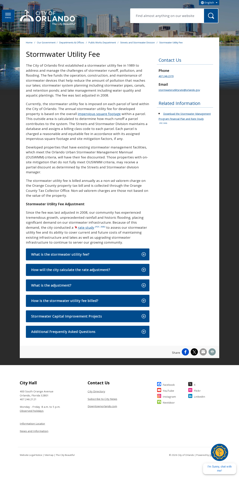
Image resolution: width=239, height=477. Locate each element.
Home (29, 42)
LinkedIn (199, 396)
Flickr (197, 390)
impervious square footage (99, 114)
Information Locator (32, 423)
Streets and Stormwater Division (137, 42)
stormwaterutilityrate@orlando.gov (179, 90)
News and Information (34, 431)
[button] (87, 254)
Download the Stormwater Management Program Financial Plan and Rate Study (185, 118)
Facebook (169, 384)
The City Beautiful (65, 455)
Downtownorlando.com (102, 406)
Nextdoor (169, 402)
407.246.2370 (166, 76)
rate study (91, 227)
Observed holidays (32, 410)
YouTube (168, 390)
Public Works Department (102, 42)
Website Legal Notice (31, 455)
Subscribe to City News (102, 399)
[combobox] (209, 2)
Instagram (169, 396)
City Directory (96, 391)
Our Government (46, 42)
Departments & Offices (72, 42)
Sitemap (49, 455)
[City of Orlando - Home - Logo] (49, 18)
